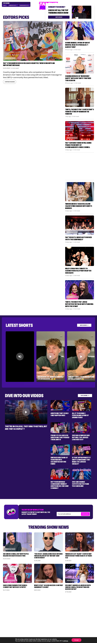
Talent (67, 603)
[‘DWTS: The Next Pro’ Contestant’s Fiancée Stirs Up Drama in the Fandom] (79, 97)
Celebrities (69, 611)
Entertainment (70, 608)
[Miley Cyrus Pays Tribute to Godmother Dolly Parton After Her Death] (79, 256)
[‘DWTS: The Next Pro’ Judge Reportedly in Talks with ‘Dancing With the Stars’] (79, 289)
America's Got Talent (13, 5)
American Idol (70, 198)
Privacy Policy (85, 608)
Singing (67, 606)
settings (65, 641)
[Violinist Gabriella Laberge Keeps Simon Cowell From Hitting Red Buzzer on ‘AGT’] (79, 573)
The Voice (5, 5)
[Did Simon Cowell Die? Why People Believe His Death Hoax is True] (17, 541)
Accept (76, 640)
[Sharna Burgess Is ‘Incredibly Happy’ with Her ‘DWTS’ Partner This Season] (79, 64)
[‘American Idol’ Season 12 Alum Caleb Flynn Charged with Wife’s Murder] (79, 191)
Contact (83, 606)
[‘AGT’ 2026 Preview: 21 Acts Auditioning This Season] (33, 41)
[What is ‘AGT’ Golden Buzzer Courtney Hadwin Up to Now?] (48, 573)
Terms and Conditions (84, 611)
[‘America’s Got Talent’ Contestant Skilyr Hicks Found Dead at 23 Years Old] (79, 541)
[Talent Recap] (48, 633)
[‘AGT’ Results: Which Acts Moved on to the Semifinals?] (79, 225)
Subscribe (85, 514)
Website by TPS (89, 625)
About (82, 603)
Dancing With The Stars (25, 5)
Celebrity (69, 37)
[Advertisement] (79, 166)
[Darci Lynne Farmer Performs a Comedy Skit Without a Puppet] (17, 573)
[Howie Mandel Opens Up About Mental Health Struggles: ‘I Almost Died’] (79, 30)
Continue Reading (9, 79)
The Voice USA (39, 549)
